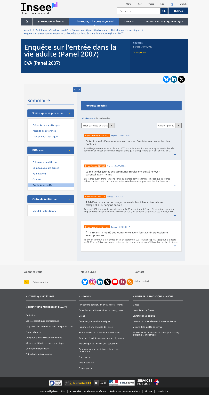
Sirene (82, 315)
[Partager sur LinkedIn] (174, 79)
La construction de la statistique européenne (154, 321)
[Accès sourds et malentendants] (172, 5)
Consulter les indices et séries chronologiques (101, 310)
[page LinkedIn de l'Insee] (100, 282)
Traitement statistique (45, 136)
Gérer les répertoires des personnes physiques (101, 338)
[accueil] (26, 21)
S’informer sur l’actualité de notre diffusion (99, 332)
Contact (36, 179)
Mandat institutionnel (44, 211)
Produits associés (42, 185)
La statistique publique (144, 315)
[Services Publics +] (148, 385)
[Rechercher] (164, 11)
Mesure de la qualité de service (147, 326)
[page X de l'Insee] (107, 282)
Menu (128, 3)
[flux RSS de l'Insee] (130, 282)
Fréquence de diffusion (45, 162)
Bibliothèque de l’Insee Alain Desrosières (98, 343)
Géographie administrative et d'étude (44, 337)
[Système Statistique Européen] (56, 385)
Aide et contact (142, 281)
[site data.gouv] (122, 385)
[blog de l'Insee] (122, 282)
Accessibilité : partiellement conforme (88, 391)
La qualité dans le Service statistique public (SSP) (49, 326)
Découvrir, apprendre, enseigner (94, 321)
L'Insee (136, 304)
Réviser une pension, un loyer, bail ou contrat (101, 304)
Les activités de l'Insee (143, 310)
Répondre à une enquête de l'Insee (96, 326)
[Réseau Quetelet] (78, 385)
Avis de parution (40, 282)
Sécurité (148, 391)
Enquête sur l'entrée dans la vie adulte (43, 33)
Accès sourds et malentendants (125, 391)
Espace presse (85, 368)
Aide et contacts (86, 362)
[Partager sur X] (181, 79)
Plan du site (162, 391)
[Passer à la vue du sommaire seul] (79, 90)
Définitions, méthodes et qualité (94, 21)
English (183, 3)
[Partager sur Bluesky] (166, 79)
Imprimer (141, 52)
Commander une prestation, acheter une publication (99, 350)
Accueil (27, 30)
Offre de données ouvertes (39, 354)
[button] (175, 154)
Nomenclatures (33, 331)
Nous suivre (84, 356)
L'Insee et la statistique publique (164, 21)
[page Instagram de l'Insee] (92, 282)
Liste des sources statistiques (125, 30)
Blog (139, 3)
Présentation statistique (46, 125)
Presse (151, 3)
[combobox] (152, 11)
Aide (162, 3)
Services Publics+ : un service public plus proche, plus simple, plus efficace (156, 333)
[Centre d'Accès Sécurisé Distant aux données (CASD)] (100, 385)
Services (129, 21)
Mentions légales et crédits (52, 391)
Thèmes (178, 10)
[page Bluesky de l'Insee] (84, 282)
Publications (39, 173)
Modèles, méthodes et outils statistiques (45, 343)
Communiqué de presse (45, 167)
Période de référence (44, 130)
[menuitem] (26, 21)
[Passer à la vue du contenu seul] (75, 90)
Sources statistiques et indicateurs (89, 30)
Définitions (31, 315)
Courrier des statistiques (37, 348)
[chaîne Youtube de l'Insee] (115, 282)
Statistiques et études (51, 21)
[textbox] (139, 11)
